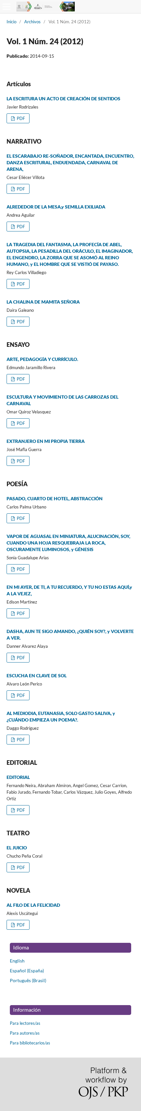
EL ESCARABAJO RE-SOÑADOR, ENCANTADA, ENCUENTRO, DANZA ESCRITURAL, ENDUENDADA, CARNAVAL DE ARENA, (70, 162)
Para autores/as (25, 1033)
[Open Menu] (6, 6)
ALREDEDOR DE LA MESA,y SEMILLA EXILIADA (56, 206)
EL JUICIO (17, 847)
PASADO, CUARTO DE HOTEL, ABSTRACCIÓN (55, 498)
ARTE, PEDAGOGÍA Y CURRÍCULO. (42, 359)
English (17, 960)
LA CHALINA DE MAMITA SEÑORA (43, 302)
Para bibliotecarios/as (30, 1042)
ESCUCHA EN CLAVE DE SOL (37, 675)
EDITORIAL (18, 777)
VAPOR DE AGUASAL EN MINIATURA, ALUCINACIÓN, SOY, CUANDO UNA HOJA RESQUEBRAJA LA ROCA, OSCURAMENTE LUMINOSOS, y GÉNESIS (68, 542)
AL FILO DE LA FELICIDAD (33, 905)
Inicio (11, 21)
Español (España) (27, 970)
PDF (20, 118)
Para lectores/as (25, 1023)
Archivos (32, 21)
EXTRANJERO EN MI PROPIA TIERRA (46, 441)
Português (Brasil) (28, 980)
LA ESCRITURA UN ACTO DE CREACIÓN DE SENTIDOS (63, 98)
